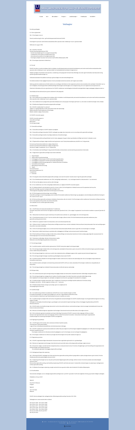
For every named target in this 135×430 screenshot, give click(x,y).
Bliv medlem (55, 16)
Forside (41, 16)
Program (64, 16)
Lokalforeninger (73, 16)
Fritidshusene (84, 16)
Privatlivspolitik (62, 423)
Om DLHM (92, 16)
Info (47, 16)
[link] (47, 16)
